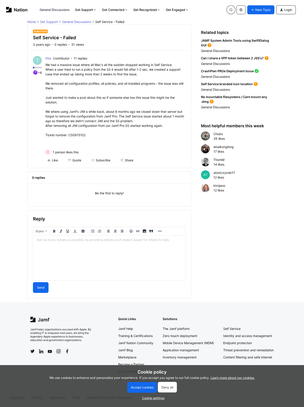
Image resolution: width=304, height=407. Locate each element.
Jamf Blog (125, 350)
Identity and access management (247, 336)
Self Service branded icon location (227, 84)
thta (48, 58)
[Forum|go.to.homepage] (17, 9)
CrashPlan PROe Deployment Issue (227, 71)
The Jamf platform (176, 329)
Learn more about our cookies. (233, 378)
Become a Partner (131, 364)
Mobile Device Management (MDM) (188, 343)
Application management (181, 350)
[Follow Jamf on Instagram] (58, 351)
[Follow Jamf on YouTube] (50, 351)
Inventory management (180, 357)
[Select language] (241, 9)
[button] (260, 9)
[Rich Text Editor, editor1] (109, 258)
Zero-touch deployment (180, 336)
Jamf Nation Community (135, 343)
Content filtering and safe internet (247, 357)
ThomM (218, 160)
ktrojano (219, 185)
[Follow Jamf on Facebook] (67, 351)
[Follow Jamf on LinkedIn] (41, 351)
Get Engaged (175, 10)
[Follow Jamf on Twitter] (32, 351)
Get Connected (113, 10)
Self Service (232, 329)
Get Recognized (145, 10)
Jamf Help (125, 329)
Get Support (84, 10)
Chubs (218, 134)
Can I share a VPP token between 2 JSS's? (232, 58)
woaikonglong (223, 147)
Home (31, 22)
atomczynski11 (224, 173)
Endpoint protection (237, 343)
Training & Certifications (135, 336)
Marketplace (127, 357)
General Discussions (55, 10)
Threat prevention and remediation (248, 350)
